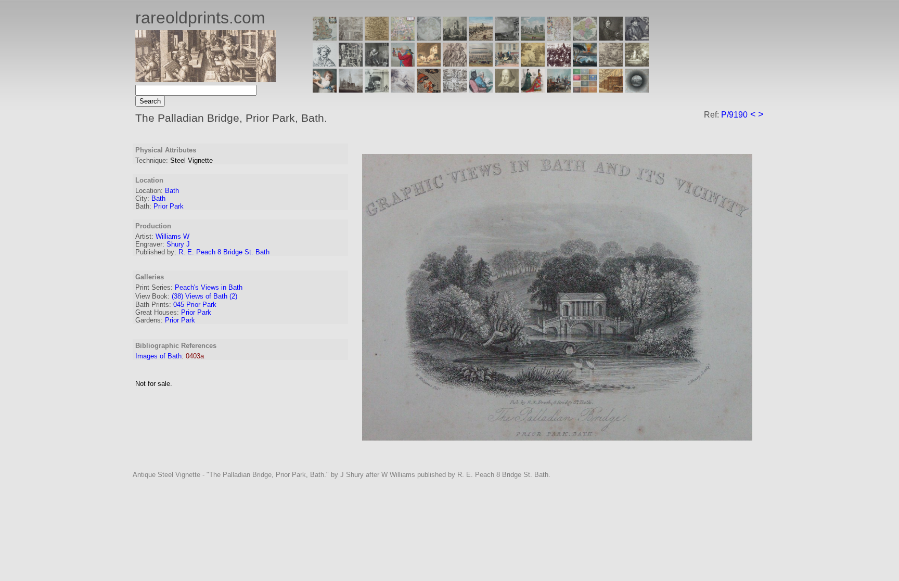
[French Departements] (585, 37)
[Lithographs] (377, 89)
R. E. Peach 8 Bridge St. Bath (223, 252)
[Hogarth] (377, 63)
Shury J (178, 244)
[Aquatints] (351, 89)
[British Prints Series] (351, 37)
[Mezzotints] (637, 63)
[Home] (205, 79)
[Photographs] (559, 63)
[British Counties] (325, 37)
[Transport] (507, 63)
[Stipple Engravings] (325, 89)
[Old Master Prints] (611, 63)
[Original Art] (533, 63)
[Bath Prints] (507, 37)
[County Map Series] (377, 37)
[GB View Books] (585, 89)
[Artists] (611, 37)
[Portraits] (455, 63)
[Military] (559, 89)
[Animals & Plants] (429, 63)
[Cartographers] (637, 37)
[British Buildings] (455, 37)
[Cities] (481, 37)
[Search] (637, 89)
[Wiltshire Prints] (533, 37)
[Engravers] (325, 63)
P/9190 (734, 114)
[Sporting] (481, 63)
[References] (611, 89)
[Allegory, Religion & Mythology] (455, 89)
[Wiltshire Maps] (559, 37)
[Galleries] (585, 63)
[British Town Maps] (403, 37)
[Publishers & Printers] (351, 63)
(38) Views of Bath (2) (204, 296)
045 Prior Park (194, 304)
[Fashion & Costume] (533, 89)
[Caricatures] (403, 63)
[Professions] (481, 89)
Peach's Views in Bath (208, 287)
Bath (172, 191)
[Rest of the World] (429, 37)
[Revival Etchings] (403, 89)
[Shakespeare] (507, 89)
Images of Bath (158, 356)
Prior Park (168, 206)
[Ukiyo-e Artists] (429, 89)
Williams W (172, 236)
